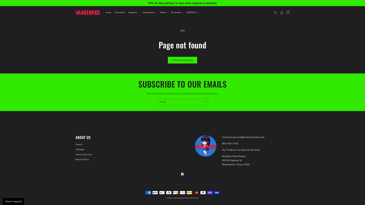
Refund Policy (82, 159)
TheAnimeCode (178, 198)
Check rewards (13, 201)
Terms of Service (84, 154)
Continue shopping (182, 60)
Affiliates (80, 149)
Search (79, 144)
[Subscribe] (205, 102)
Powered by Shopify (191, 198)
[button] (134, 13)
